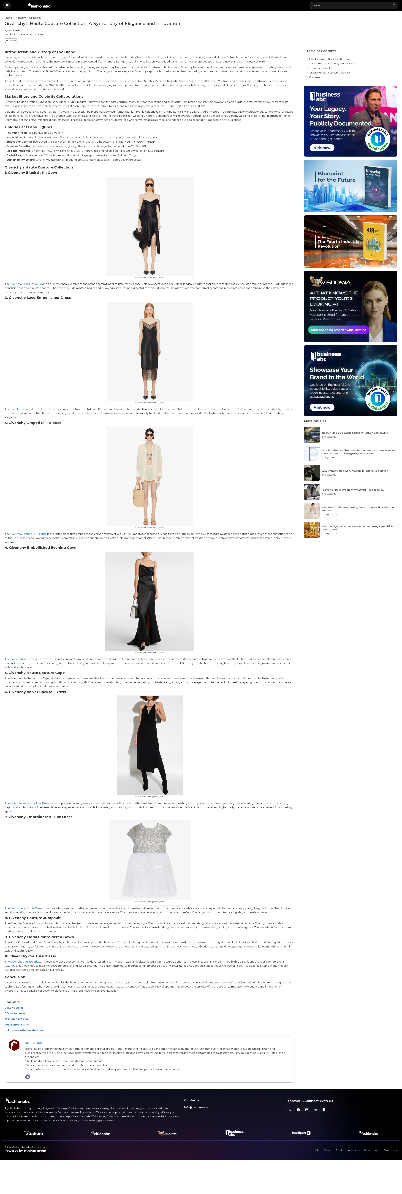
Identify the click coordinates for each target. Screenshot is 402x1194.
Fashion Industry (15, 17)
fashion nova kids (17, 1019)
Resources (34, 17)
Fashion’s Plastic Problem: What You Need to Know (353, 489)
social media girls (17, 1024)
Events (339, 1150)
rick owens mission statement (25, 1030)
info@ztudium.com (197, 1107)
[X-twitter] (289, 1110)
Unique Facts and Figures (323, 68)
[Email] (27, 1077)
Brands (327, 1150)
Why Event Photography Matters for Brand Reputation (355, 470)
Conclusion (315, 77)
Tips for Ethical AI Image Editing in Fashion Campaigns (355, 432)
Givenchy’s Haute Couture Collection (330, 72)
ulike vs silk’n (14, 1007)
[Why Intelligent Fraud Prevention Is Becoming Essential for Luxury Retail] (312, 530)
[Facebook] (298, 1110)
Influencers (354, 1150)
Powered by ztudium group (25, 1150)
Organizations (371, 1150)
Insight (315, 1150)
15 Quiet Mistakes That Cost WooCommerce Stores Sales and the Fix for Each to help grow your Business (359, 452)
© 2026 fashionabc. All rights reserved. (25, 1146)
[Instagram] (315, 1110)
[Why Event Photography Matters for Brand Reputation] (312, 473)
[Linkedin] (306, 1110)
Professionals (391, 1150)
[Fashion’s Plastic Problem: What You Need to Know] (312, 492)
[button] (7, 5)
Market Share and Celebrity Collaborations (332, 63)
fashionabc (33, 1043)
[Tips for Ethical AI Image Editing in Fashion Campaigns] (312, 435)
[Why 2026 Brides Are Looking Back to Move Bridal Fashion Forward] (312, 511)
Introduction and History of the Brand (329, 59)
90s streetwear (15, 1013)
